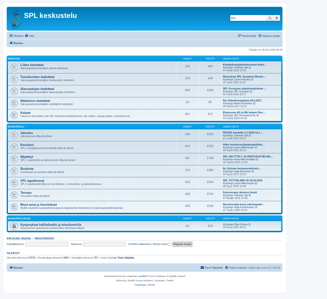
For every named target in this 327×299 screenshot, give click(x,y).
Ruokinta (27, 169)
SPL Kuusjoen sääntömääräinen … (245, 88)
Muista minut (160, 244)
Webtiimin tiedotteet (35, 101)
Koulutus (27, 145)
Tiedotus (14, 58)
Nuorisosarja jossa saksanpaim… (244, 204)
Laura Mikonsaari (244, 147)
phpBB (142, 276)
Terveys (26, 192)
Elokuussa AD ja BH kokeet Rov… (244, 112)
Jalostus (26, 133)
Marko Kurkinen (243, 103)
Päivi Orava (241, 224)
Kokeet (25, 113)
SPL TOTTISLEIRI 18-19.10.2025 (242, 180)
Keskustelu (16, 126)
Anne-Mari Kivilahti (244, 159)
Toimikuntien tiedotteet (37, 77)
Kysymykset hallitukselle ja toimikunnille (50, 225)
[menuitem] (29, 36)
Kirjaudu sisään (19, 238)
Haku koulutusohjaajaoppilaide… (244, 144)
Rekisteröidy (44, 238)
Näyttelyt (26, 157)
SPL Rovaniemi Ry (245, 115)
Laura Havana (242, 79)
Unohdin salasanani (139, 244)
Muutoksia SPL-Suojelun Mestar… (244, 76)
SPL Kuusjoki (241, 91)
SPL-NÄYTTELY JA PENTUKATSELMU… (248, 156)
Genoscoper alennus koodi (240, 192)
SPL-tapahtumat (32, 181)
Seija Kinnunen (242, 171)
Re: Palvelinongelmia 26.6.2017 (242, 100)
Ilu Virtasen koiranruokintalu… (242, 168)
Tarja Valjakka (126, 257)
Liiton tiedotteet (32, 65)
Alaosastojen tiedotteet (37, 89)
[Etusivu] (16, 18)
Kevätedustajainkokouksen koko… (245, 64)
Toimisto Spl (241, 67)
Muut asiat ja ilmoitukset (38, 204)
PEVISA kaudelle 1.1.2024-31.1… (243, 132)
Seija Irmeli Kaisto (244, 207)
